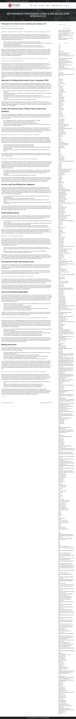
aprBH (59, 148)
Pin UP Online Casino (62, 486)
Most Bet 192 (60, 352)
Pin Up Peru (60, 488)
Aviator (59, 154)
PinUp (59, 493)
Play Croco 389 (61, 499)
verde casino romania (62, 697)
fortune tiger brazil (61, 292)
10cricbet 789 (60, 72)
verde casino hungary (62, 694)
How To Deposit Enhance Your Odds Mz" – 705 (66, 309)
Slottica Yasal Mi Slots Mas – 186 (64, 646)
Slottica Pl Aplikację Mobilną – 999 (64, 642)
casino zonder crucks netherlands (64, 253)
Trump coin (60, 682)
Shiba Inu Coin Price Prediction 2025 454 (65, 538)
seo (59, 531)
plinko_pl (59, 515)
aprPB (59, 151)
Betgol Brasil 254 (61, 213)
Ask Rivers (41, 5)
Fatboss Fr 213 (61, 286)
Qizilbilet (59, 519)
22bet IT (59, 140)
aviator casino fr (61, 159)
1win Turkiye (60, 87)
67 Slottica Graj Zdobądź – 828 (63, 143)
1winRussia (60, 93)
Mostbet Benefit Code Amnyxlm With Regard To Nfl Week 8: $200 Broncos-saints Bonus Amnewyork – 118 (66, 355)
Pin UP (59, 482)
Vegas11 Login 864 (61, 688)
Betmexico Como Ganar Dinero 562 (64, 215)
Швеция (59, 713)
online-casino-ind (61, 441)
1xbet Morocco (61, 109)
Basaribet (60, 181)
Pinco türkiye (60, 492)
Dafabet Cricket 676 (61, 277)
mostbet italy (60, 389)
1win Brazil (60, 82)
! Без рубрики (60, 51)
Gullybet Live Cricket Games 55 (63, 308)
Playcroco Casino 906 (62, 507)
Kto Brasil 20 (60, 328)
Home (31, 5)
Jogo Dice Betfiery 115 (62, 320)
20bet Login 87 (61, 131)
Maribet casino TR (61, 343)
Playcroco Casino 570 (62, 505)
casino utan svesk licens (62, 251)
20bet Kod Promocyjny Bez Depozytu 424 (65, 128)
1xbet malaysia (61, 108)
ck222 (59, 266)
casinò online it (60, 243)
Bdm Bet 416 (60, 185)
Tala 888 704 (60, 665)
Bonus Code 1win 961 (62, 227)
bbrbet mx (60, 184)
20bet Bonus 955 (61, 120)
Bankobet (60, 179)
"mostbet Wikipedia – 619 (62, 67)
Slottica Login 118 (61, 632)
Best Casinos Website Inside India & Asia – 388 (66, 203)
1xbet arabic (60, 95)
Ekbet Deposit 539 (61, 278)
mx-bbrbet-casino (61, 423)
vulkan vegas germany (62, 700)
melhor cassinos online (62, 347)
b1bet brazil (60, 177)
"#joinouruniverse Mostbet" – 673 (64, 53)
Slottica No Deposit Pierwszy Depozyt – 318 (65, 636)
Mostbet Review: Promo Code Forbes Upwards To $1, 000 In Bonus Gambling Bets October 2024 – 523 (66, 401)
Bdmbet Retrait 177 (61, 200)
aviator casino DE (61, 158)
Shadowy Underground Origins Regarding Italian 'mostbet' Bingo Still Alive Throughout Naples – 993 (65, 535)
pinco (59, 489)
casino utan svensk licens (62, 250)
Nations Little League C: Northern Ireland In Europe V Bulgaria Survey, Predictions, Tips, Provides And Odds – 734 (65, 431)
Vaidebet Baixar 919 (61, 686)
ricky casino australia (62, 527)
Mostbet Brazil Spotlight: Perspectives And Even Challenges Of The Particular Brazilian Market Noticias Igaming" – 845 (65, 376)
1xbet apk (60, 94)
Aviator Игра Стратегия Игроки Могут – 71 (66, 169)
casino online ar (61, 242)
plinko (59, 511)
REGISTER (23, 1)
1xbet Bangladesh (61, 97)
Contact (66, 5)
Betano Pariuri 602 (61, 211)
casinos (59, 258)
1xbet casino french (61, 101)
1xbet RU (59, 112)
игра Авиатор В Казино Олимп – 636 (65, 705)
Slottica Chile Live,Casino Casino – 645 (65, 609)
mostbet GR (60, 383)
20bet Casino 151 (61, 121)
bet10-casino (60, 205)
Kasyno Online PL (61, 325)
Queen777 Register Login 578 (63, 522)
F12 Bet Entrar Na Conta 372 (63, 281)
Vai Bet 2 (59, 685)
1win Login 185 (61, 86)
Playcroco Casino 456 (62, 504)
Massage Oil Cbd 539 (62, 345)
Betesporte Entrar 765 (62, 212)
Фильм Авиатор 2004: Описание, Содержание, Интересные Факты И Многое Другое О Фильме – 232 (66, 709)
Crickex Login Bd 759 (62, 270)
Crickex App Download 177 (63, 269)
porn (59, 516)
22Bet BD (60, 139)
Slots (59, 542)
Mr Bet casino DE (61, 420)
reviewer (59, 526)
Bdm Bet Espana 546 (62, 192)
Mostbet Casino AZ (61, 378)
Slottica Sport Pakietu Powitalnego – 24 (65, 645)
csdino (59, 273)
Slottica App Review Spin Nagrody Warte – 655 (66, 566)
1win (59, 78)
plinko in (59, 512)
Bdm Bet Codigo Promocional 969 (64, 190)
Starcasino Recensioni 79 (62, 660)
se (5, 396)
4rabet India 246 (61, 142)
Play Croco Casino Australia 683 (63, 500)
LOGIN (27, 1)
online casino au (61, 439)
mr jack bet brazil (61, 421)
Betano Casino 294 (61, 209)
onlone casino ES (61, 443)
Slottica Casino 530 (61, 583)
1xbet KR (59, 106)
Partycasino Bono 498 (62, 477)
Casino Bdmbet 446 (61, 236)
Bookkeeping (60, 231)
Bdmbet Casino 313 (61, 196)
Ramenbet (60, 523)
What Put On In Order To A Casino (7, 402)
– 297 (59, 44)
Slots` (59, 543)
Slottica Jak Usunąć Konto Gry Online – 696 (65, 625)
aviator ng (60, 167)
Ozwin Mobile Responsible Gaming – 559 (65, 461)
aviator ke (60, 165)
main (59, 341)
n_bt (59, 424)
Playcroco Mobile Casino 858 (63, 508)
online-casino (60, 440)
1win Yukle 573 (61, 90)
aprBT (59, 150)
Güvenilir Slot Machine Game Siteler (46, 402)
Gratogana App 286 (61, 296)
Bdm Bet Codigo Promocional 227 (64, 189)
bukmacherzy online (61, 232)
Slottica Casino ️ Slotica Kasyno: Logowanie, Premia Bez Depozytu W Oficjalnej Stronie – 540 (65, 580)
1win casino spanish (61, 83)
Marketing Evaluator (57, 5)
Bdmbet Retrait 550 (61, 201)
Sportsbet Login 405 (61, 658)
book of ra (60, 228)
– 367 (59, 46)
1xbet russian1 (60, 116)
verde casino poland (61, 696)
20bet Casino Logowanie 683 (63, 124)
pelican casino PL (61, 478)
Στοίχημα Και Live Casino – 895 (63, 704)
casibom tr (60, 234)
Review (59, 524)
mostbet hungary (61, 387)
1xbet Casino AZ (61, 98)
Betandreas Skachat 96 (62, 207)
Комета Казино (61, 707)
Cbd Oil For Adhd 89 (61, 259)
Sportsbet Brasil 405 (61, 657)
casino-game (60, 254)
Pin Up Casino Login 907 (62, 485)
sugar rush (60, 661)
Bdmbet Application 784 (62, 194)
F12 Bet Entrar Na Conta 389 (63, 282)
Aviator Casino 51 (61, 157)
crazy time (60, 267)
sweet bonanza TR (61, 664)
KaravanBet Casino (61, 324)
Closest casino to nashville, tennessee (64, 30)
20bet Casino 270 (61, 123)
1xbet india (60, 102)
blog (59, 226)
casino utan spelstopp (27, 69)
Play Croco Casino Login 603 (63, 501)
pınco (59, 497)
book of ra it (60, 230)
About (35, 5)
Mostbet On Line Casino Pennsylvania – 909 (66, 394)
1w (58, 76)
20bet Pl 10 (60, 135)
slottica (59, 545)
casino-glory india (61, 257)
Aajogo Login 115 (61, 146)
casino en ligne (60, 238)
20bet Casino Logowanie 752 (63, 125)
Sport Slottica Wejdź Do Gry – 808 (64, 654)
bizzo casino (60, 224)
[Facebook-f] (68, 1)
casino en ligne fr (61, 239)
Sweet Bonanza (61, 662)
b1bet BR (60, 175)
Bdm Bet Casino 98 (61, 188)
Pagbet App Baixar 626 (62, 474)
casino (59, 235)
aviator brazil (60, 155)
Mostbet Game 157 (61, 382)
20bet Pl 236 (60, 136)
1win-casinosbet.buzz (62, 91)
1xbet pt (59, 110)
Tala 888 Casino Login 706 (62, 666)
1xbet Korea (60, 105)
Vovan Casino (60, 698)
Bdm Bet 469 (60, 186)
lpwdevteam (15, 26)
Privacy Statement (46, 717)
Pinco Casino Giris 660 (62, 490)
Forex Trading (60, 290)
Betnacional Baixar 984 (62, 216)
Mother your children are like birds (64, 31)
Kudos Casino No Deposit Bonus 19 (64, 329)
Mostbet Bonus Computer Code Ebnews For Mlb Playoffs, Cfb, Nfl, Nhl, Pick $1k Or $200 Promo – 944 (65, 365)
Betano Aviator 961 (61, 208)
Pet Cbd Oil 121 (61, 480)
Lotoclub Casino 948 (61, 340)
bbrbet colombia (61, 182)
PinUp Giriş (60, 496)
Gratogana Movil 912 (62, 301)
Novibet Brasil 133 (61, 435)
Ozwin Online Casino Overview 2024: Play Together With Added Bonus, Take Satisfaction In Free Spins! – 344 (66, 472)
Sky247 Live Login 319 (62, 539)
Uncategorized (60, 684)
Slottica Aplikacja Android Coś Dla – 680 (65, 563)
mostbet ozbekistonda (62, 398)
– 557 (59, 47)
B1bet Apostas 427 (61, 174)
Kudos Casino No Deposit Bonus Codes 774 (65, 332)
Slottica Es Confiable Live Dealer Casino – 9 (65, 620)
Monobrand (60, 351)
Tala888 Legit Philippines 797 (63, 668)
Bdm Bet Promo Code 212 (62, 193)
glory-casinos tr (61, 294)
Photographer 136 (61, 481)
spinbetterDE (60, 653)
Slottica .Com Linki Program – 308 (64, 546)
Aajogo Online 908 (61, 147)
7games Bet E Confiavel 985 (63, 144)
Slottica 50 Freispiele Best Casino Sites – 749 (66, 558)
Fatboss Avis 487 (61, 285)
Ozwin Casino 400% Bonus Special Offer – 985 (66, 448)
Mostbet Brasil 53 (61, 373)
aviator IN (60, 163)
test (59, 674)
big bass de (60, 223)
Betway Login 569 (61, 219)
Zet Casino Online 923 (62, 701)
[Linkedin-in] (66, 1)
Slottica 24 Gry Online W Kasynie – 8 (64, 554)
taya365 (59, 669)
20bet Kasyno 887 (61, 127)
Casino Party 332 (61, 245)
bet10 (59, 204)
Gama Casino (60, 293)
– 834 (59, 50)
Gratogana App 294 (61, 297)
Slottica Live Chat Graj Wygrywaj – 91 (64, 630)
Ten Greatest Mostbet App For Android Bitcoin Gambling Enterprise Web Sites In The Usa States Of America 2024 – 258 (66, 672)
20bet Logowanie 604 (62, 132)
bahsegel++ (60, 178)
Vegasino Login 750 (61, 689)
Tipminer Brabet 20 (61, 676)
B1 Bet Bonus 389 (61, 173)
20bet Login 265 (61, 129)
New (59, 433)
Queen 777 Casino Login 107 (63, 520)
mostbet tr (60, 416)
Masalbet (60, 344)
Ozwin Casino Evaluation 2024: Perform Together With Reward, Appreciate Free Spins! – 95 (66, 453)
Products (48, 5)
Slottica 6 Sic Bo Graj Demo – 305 (64, 559)
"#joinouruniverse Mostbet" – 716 (64, 54)
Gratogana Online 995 (62, 304)
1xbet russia (60, 113)
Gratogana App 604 (61, 298)
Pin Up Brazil (60, 484)
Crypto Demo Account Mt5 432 (63, 271)
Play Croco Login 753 (62, 503)
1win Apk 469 (60, 79)
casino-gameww (61, 255)
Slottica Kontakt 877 (61, 629)
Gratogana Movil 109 (62, 300)
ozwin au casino (61, 444)
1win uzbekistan (61, 89)
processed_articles (61, 518)
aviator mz (60, 166)
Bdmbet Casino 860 (61, 197)
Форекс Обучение (61, 712)
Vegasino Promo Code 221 (63, 690)
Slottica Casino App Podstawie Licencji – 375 (66, 584)
